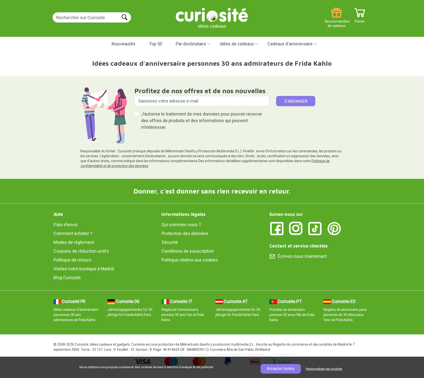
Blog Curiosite (67, 277)
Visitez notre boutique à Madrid (83, 268)
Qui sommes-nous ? (181, 224)
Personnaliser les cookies (324, 369)
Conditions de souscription (187, 251)
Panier (360, 19)
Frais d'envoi (65, 224)
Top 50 (155, 43)
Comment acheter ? (72, 233)
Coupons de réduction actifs (81, 251)
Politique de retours (72, 259)
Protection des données (184, 233)
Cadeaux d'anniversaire (290, 43)
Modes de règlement (73, 242)
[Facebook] (276, 228)
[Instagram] (296, 228)
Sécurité (169, 242)
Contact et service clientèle (298, 245)
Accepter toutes (280, 368)
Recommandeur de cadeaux (336, 19)
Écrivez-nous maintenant (302, 256)
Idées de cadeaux (237, 43)
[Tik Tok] (315, 228)
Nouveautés (123, 43)
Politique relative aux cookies (189, 259)
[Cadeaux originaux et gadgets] (212, 14)
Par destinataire (191, 43)
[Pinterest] (334, 228)
